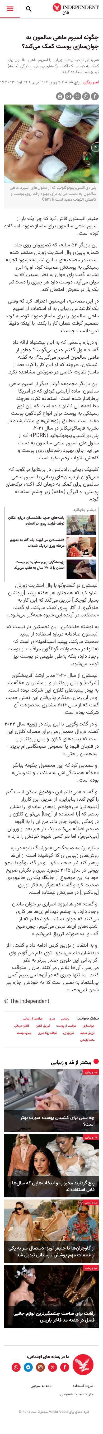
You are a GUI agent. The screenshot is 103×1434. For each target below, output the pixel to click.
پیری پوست (24, 1032)
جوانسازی (89, 1025)
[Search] (28, 9)
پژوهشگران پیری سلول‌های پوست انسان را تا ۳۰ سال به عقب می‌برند (39, 565)
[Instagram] (40, 1367)
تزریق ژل (68, 1032)
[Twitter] (77, 96)
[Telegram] (28, 1367)
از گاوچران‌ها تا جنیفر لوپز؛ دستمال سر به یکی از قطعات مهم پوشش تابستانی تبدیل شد (51, 1251)
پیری (52, 1018)
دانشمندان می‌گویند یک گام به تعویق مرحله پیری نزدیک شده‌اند (37, 543)
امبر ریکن (90, 82)
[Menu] (10, 9)
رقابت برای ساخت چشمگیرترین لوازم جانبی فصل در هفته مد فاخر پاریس (54, 1317)
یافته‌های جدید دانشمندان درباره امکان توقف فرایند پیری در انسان (36, 521)
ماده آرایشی (87, 1040)
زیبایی (65, 1018)
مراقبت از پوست (66, 1025)
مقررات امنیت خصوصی (76, 1394)
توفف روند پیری (47, 1032)
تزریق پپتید (87, 1032)
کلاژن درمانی (21, 1025)
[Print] (60, 96)
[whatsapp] (16, 1367)
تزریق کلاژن (43, 1025)
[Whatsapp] (86, 96)
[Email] (69, 96)
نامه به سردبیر (41, 1386)
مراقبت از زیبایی (33, 1018)
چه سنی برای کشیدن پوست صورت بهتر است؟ (57, 1121)
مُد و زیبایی (62, 1062)
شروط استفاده (83, 1386)
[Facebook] (95, 96)
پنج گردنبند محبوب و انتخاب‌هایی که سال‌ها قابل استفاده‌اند (53, 1186)
